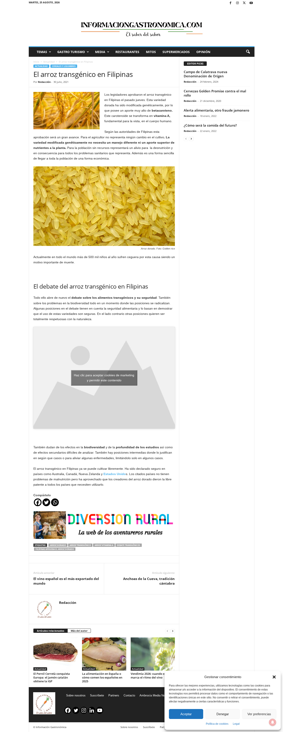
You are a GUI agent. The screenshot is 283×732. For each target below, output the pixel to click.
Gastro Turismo (71, 52)
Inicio (36, 61)
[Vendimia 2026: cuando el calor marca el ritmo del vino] (153, 654)
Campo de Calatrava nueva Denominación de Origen (205, 74)
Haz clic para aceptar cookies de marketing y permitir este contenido (104, 377)
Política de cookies (217, 723)
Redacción (44, 82)
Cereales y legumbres (64, 66)
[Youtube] (251, 3)
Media (100, 52)
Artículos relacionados (50, 630)
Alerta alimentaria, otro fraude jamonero (216, 110)
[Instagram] (237, 3)
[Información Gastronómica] (141, 26)
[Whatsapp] (55, 502)
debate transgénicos (128, 545)
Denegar (222, 714)
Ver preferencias (259, 714)
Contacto (129, 695)
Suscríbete (97, 695)
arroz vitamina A (104, 545)
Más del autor (79, 630)
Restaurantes (127, 52)
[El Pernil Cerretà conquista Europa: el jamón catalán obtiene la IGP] (55, 654)
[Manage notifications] (272, 722)
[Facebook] (230, 3)
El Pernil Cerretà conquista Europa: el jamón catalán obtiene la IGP (51, 677)
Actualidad (49, 61)
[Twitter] (244, 3)
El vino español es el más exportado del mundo (66, 581)
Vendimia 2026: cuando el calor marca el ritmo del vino (152, 675)
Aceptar (186, 714)
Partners (113, 695)
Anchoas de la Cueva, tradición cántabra (149, 581)
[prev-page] (167, 631)
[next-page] (172, 631)
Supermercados (176, 52)
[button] (274, 677)
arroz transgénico (80, 545)
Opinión (203, 52)
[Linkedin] (91, 710)
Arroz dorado (58, 545)
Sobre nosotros (76, 695)
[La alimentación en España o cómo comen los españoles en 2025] (104, 654)
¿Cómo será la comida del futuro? (210, 125)
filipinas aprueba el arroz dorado (55, 549)
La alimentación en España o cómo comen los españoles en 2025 (102, 677)
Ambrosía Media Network (156, 695)
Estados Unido (114, 474)
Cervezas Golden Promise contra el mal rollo (215, 93)
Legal (236, 723)
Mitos (151, 52)
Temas (42, 52)
